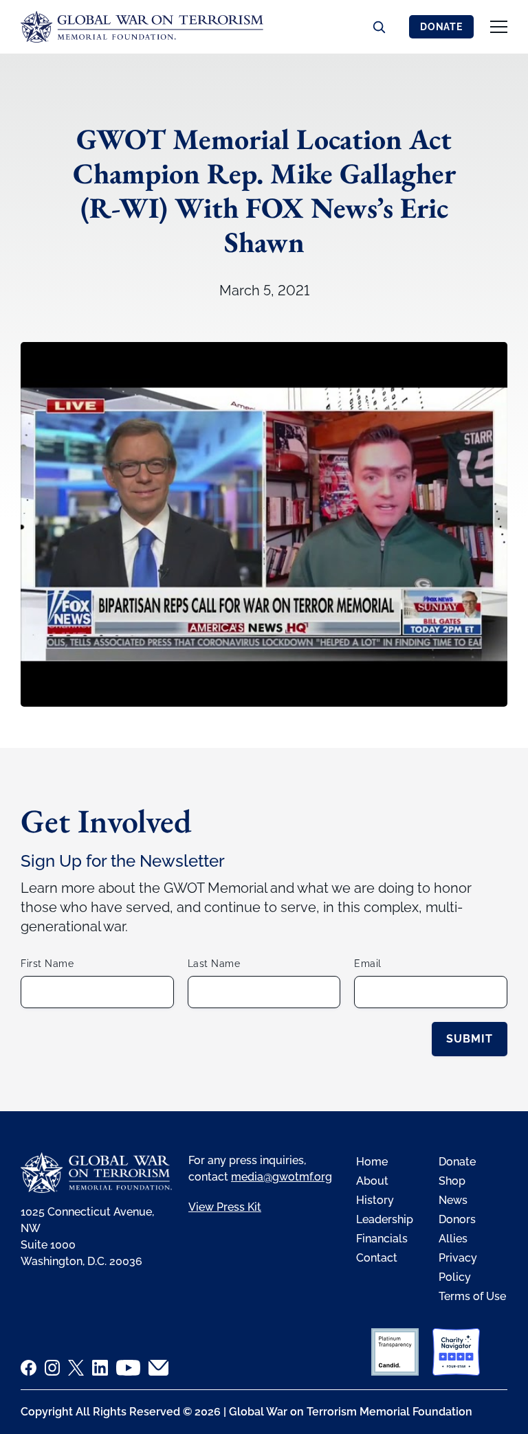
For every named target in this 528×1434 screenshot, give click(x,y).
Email (368, 963)
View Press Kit (224, 1207)
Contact (376, 1257)
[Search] (379, 27)
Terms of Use (472, 1296)
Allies (453, 1238)
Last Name (214, 963)
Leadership (384, 1219)
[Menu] (498, 27)
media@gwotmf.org (281, 1176)
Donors (457, 1219)
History (375, 1200)
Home (372, 1161)
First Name (47, 963)
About (372, 1180)
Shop (452, 1180)
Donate (441, 26)
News (453, 1200)
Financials (382, 1238)
